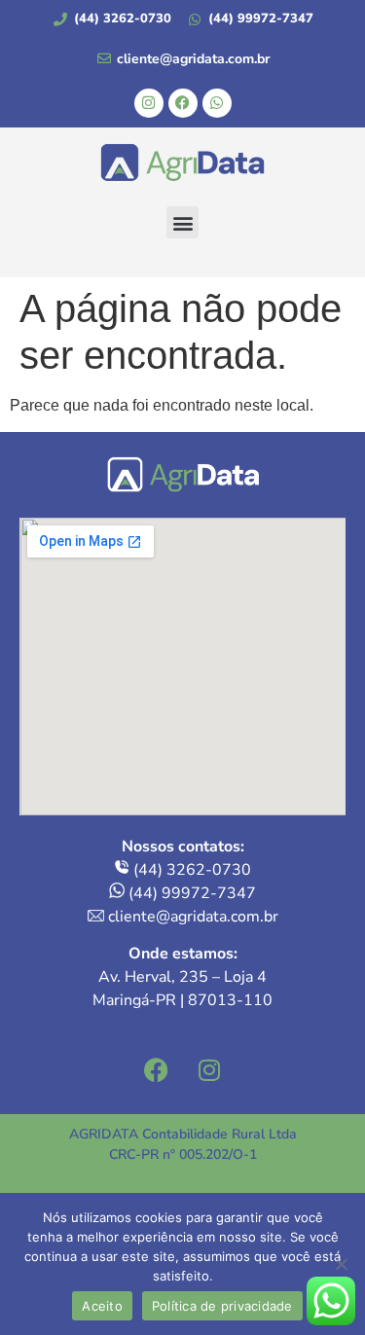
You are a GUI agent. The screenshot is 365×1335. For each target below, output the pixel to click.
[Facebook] (183, 103)
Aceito (102, 1306)
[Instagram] (149, 103)
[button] (182, 222)
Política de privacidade (222, 1306)
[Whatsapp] (217, 103)
